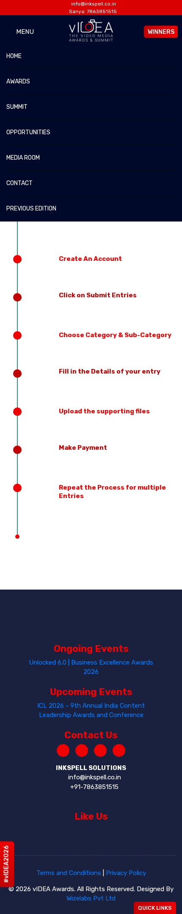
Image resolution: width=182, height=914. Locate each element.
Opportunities (28, 132)
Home (14, 56)
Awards (18, 81)
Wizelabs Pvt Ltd (91, 898)
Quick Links (155, 908)
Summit (17, 107)
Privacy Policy (126, 873)
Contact (19, 183)
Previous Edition (31, 208)
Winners (161, 31)
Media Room (23, 157)
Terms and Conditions (68, 873)
